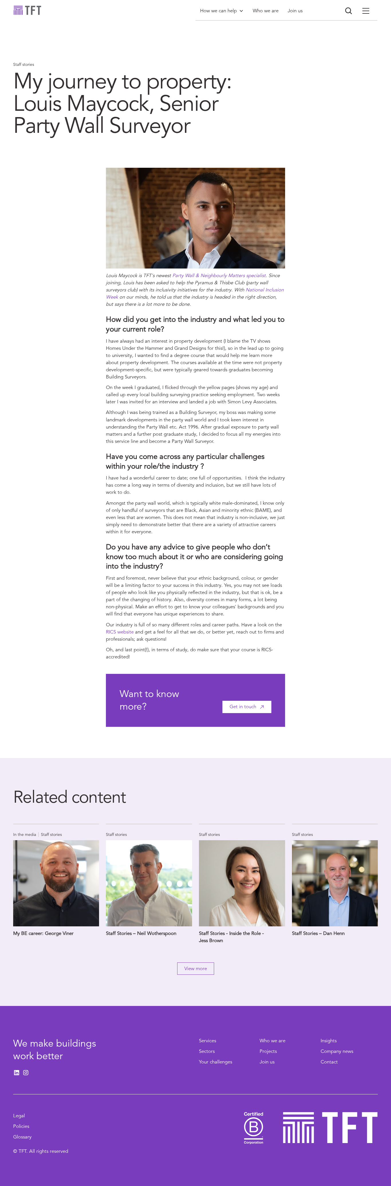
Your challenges (215, 1062)
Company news (337, 1051)
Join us (267, 1062)
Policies (21, 1126)
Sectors (207, 1051)
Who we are (272, 1041)
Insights (329, 1041)
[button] (222, 10)
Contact (329, 1062)
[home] (27, 10)
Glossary (22, 1137)
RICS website (120, 632)
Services (207, 1041)
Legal (19, 1116)
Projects (268, 1051)
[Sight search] (348, 10)
